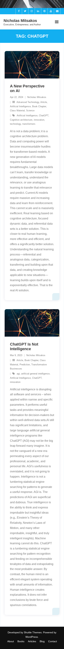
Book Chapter (39, 106)
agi (18, 373)
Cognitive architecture (21, 119)
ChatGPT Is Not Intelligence (24, 346)
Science (30, 110)
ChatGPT (43, 115)
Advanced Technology (28, 102)
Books (20, 641)
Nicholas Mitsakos (36, 97)
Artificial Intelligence (20, 106)
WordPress (31, 636)
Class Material (17, 110)
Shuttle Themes (33, 632)
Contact (52, 641)
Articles (32, 641)
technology (15, 124)
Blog (42, 641)
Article (43, 102)
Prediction (25, 364)
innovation (39, 119)
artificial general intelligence (35, 373)
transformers (28, 124)
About (10, 641)
